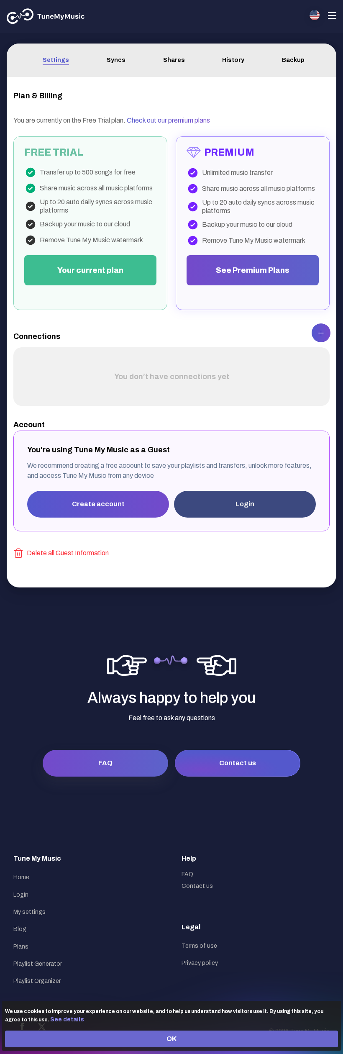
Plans (20, 947)
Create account (98, 504)
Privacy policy (200, 963)
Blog (19, 929)
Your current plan (90, 270)
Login (244, 504)
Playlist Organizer (37, 981)
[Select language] (315, 15)
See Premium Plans (252, 270)
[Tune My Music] (46, 16)
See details (67, 1019)
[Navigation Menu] (332, 16)
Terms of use (199, 946)
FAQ (105, 763)
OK (171, 1038)
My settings (29, 912)
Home (21, 877)
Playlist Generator (37, 964)
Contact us (237, 763)
